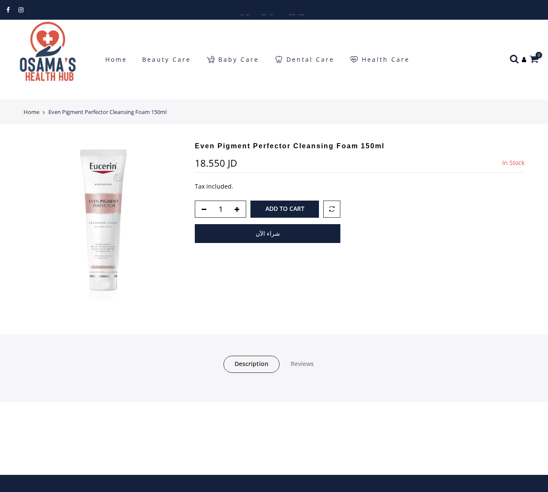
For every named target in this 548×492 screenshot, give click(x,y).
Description (251, 364)
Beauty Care (166, 59)
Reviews (302, 364)
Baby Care (238, 59)
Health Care (386, 59)
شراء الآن (268, 233)
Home (116, 59)
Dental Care (310, 59)
